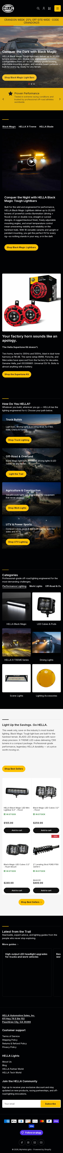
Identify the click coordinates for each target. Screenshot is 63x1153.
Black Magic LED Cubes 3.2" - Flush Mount (17, 865)
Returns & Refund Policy (14, 1043)
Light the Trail (16, 474)
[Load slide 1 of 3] (29, 84)
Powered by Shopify (42, 1149)
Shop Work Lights (17, 508)
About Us (7, 1061)
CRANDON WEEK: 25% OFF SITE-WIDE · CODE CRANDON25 (31, 21)
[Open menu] (57, 8)
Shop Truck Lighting (18, 440)
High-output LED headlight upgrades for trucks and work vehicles (26, 955)
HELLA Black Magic (16, 624)
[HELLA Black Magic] (16, 606)
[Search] (38, 8)
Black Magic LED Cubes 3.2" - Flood (46, 809)
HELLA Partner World (13, 1069)
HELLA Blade (46, 126)
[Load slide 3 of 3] (34, 84)
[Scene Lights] (16, 678)
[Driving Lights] (46, 642)
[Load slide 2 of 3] (31, 84)
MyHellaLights (25, 1149)
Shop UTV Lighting (18, 542)
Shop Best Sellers (14, 769)
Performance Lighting (14, 586)
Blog (4, 1065)
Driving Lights (46, 659)
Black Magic (9, 126)
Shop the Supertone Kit (17, 374)
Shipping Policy (9, 1039)
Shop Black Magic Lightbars (21, 247)
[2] (46, 849)
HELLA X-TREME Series (16, 659)
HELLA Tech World (11, 1072)
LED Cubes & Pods (46, 624)
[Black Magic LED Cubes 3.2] (46, 792)
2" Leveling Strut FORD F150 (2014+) (45, 865)
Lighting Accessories (46, 695)
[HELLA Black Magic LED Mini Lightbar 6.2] (17, 792)
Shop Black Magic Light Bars (19, 77)
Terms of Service (11, 1036)
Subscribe (50, 1104)
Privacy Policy (9, 1047)
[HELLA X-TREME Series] (16, 642)
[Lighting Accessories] (46, 678)
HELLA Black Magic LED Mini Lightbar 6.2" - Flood (16, 809)
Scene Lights (16, 695)
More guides (9, 944)
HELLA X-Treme (27, 126)
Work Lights (35, 586)
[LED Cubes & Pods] (46, 606)
